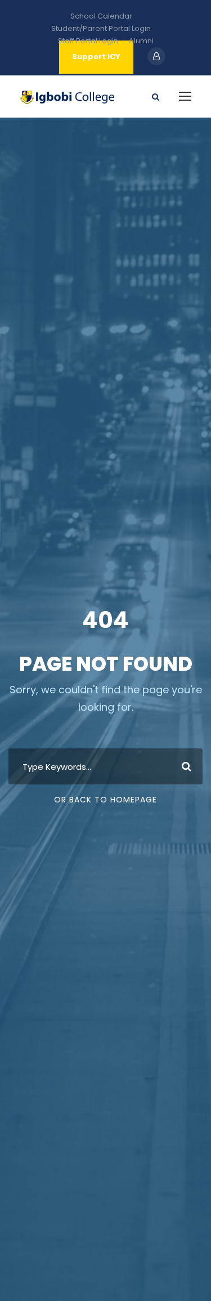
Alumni (141, 40)
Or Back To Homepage (105, 799)
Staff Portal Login (88, 40)
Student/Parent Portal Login (101, 28)
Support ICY (96, 56)
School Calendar (101, 16)
